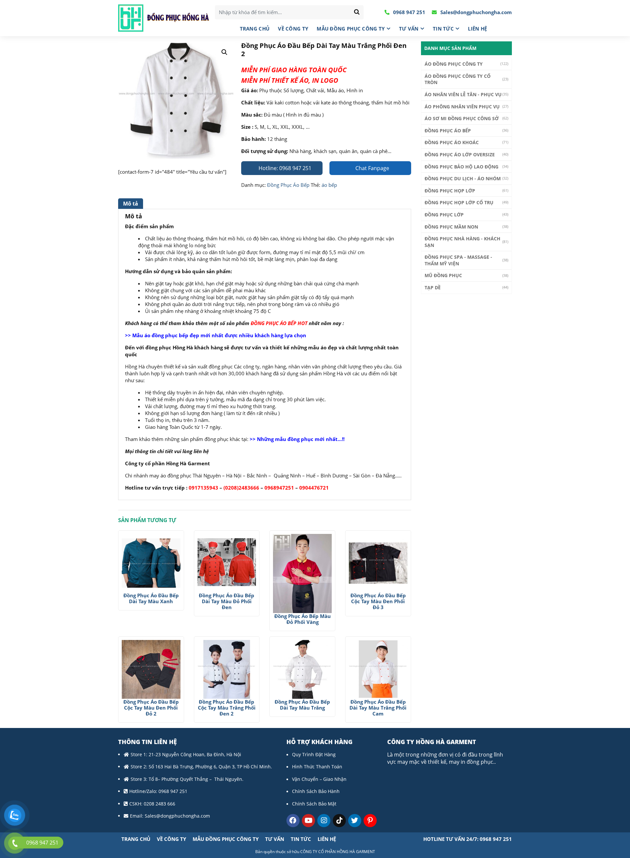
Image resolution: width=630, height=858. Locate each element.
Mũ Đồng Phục (443, 275)
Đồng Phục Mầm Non (451, 227)
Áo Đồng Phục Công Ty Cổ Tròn (458, 79)
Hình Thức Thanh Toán (317, 766)
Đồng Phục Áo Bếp (288, 185)
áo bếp (329, 185)
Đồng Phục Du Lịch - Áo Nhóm (463, 178)
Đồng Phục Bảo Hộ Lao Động (461, 167)
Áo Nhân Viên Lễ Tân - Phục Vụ (463, 94)
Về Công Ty (293, 28)
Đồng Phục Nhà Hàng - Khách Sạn (462, 241)
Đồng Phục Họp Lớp (450, 190)
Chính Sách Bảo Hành (316, 791)
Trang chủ (255, 28)
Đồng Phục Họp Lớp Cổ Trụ (459, 202)
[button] (224, 52)
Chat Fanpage (371, 168)
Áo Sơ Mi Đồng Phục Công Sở (462, 118)
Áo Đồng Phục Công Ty (454, 64)
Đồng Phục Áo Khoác (452, 142)
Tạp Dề (433, 287)
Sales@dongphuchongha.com (475, 12)
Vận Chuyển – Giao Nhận (319, 779)
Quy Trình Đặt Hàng (314, 754)
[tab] (131, 203)
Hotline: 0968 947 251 (284, 168)
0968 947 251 (408, 12)
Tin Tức (443, 28)
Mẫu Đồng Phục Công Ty (351, 28)
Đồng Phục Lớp (444, 214)
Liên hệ (477, 28)
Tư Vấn (409, 28)
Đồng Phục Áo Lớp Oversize (460, 154)
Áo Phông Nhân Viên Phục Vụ (462, 106)
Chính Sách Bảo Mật (314, 804)
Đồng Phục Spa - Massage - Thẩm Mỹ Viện (458, 260)
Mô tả (130, 203)
